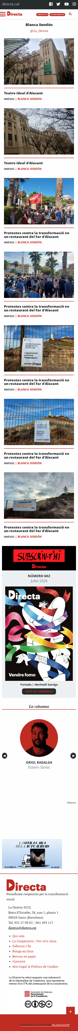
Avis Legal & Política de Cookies (35, 967)
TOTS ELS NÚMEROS (39, 691)
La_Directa (40, 31)
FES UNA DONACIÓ (57, 14)
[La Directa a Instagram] (74, 4)
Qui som (18, 936)
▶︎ (74, 756)
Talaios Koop (45, 1025)
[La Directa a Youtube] (66, 4)
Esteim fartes (39, 767)
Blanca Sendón (30, 99)
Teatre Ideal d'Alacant (23, 93)
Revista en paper (24, 957)
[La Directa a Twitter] (58, 4)
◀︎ (5, 756)
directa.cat (10, 4)
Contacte (18, 961)
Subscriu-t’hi (21, 946)
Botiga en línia (22, 951)
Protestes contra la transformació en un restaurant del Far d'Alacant (36, 235)
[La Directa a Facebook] (51, 4)
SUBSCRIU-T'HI (42, 14)
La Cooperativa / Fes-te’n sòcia (34, 941)
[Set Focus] (70, 14)
